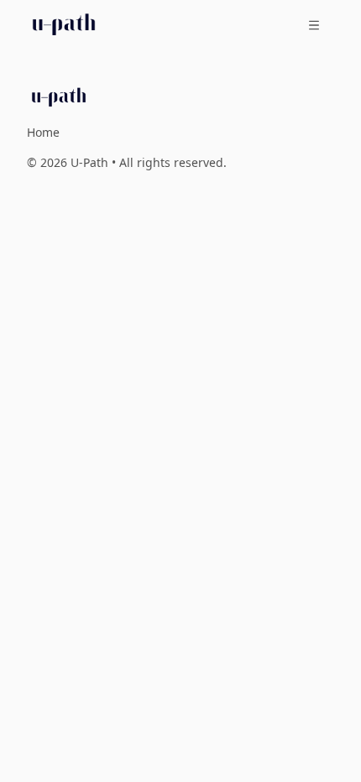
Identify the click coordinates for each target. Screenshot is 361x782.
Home (43, 132)
